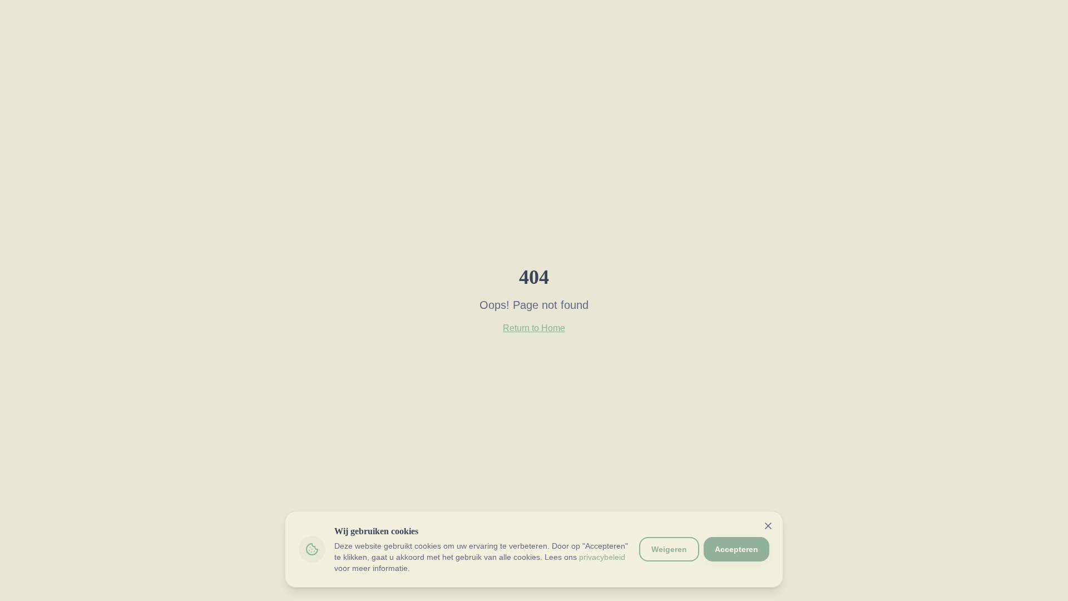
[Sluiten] (768, 525)
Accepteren (736, 549)
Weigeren (669, 549)
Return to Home (534, 328)
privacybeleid (602, 557)
